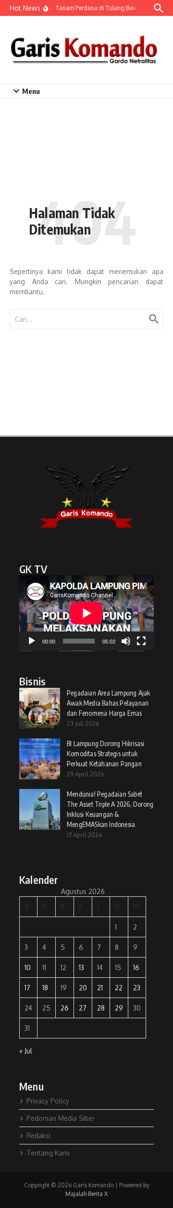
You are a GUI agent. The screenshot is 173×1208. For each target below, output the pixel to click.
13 (81, 967)
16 (136, 967)
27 (82, 1008)
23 (136, 988)
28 (101, 1008)
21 (100, 988)
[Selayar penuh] (141, 641)
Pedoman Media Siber (60, 1118)
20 (83, 988)
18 (45, 988)
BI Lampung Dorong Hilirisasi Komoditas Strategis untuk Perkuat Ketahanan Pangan (106, 753)
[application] (86, 613)
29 (119, 1008)
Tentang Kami (48, 1153)
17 (27, 988)
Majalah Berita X (86, 1193)
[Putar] (32, 641)
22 (119, 988)
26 (65, 1008)
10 (28, 967)
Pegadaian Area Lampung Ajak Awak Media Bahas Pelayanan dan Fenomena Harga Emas (108, 703)
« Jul (25, 1051)
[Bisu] (126, 641)
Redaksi (38, 1135)
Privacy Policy (47, 1101)
